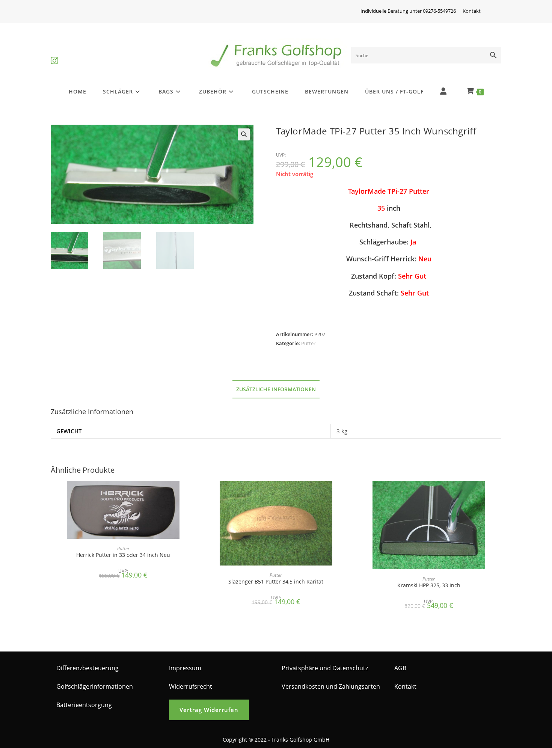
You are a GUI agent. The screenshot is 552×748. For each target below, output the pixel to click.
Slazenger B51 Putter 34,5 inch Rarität (275, 581)
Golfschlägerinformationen (94, 686)
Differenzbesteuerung (87, 668)
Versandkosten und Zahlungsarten (331, 686)
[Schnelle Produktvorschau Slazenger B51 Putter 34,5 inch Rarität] (346, 494)
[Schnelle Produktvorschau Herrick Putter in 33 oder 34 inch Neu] (193, 494)
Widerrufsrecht (190, 686)
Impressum (185, 668)
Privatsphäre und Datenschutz (325, 668)
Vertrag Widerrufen (208, 709)
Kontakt (472, 11)
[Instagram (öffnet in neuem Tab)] (54, 54)
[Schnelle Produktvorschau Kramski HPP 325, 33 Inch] (499, 494)
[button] (244, 134)
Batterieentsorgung (84, 705)
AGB (400, 668)
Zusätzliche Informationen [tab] (276, 389)
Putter (308, 343)
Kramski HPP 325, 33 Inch (428, 585)
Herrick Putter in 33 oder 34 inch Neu (123, 554)
